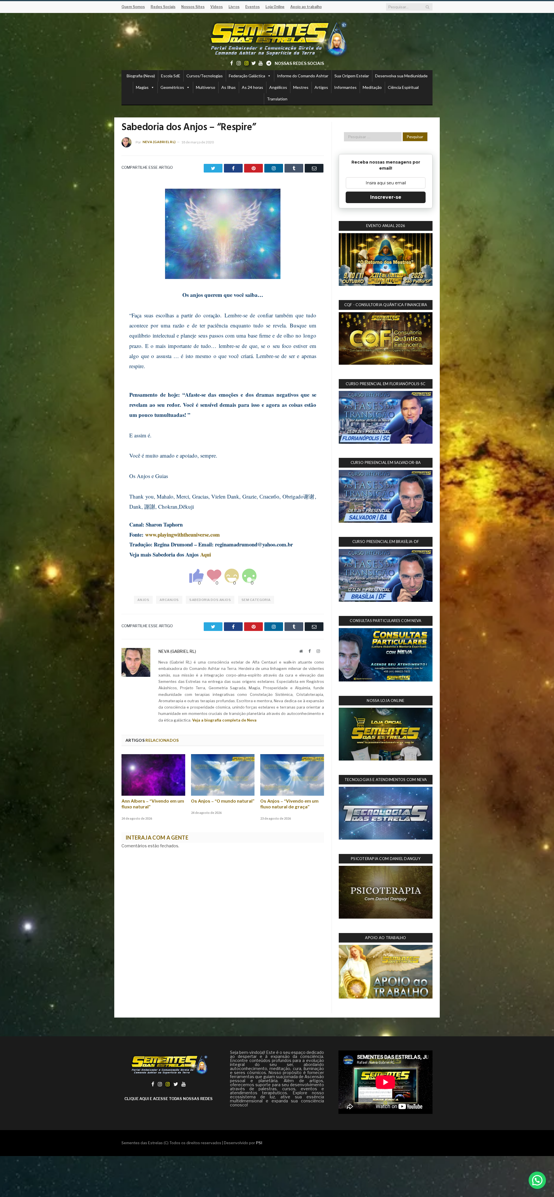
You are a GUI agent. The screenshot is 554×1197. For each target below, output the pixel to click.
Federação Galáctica (247, 75)
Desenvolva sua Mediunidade (401, 75)
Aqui (205, 554)
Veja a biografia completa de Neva (224, 720)
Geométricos (172, 87)
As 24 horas (252, 87)
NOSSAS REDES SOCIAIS (299, 63)
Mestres (300, 87)
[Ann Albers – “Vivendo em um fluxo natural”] (153, 775)
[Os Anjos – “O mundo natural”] (223, 775)
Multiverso (205, 87)
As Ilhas (228, 87)
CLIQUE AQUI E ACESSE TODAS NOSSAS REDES (168, 1098)
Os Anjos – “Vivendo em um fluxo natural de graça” (289, 804)
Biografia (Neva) (141, 75)
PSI (259, 1142)
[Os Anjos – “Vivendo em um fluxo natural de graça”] (292, 775)
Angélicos (278, 87)
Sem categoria (256, 600)
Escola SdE (170, 75)
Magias (142, 87)
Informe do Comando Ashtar (302, 75)
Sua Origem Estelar (351, 75)
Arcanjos (169, 600)
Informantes (345, 87)
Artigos (321, 87)
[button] (537, 1180)
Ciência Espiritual (403, 87)
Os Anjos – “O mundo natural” (222, 801)
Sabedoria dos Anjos (210, 600)
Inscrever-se (385, 197)
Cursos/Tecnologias (204, 75)
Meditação (372, 87)
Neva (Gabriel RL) (159, 142)
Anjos (143, 600)
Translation (277, 98)
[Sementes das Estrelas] (277, 37)
